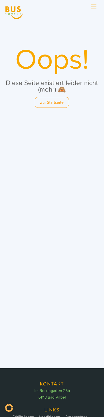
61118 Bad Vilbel (52, 397)
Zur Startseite (52, 102)
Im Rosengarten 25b (52, 390)
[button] (9, 408)
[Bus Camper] (15, 17)
